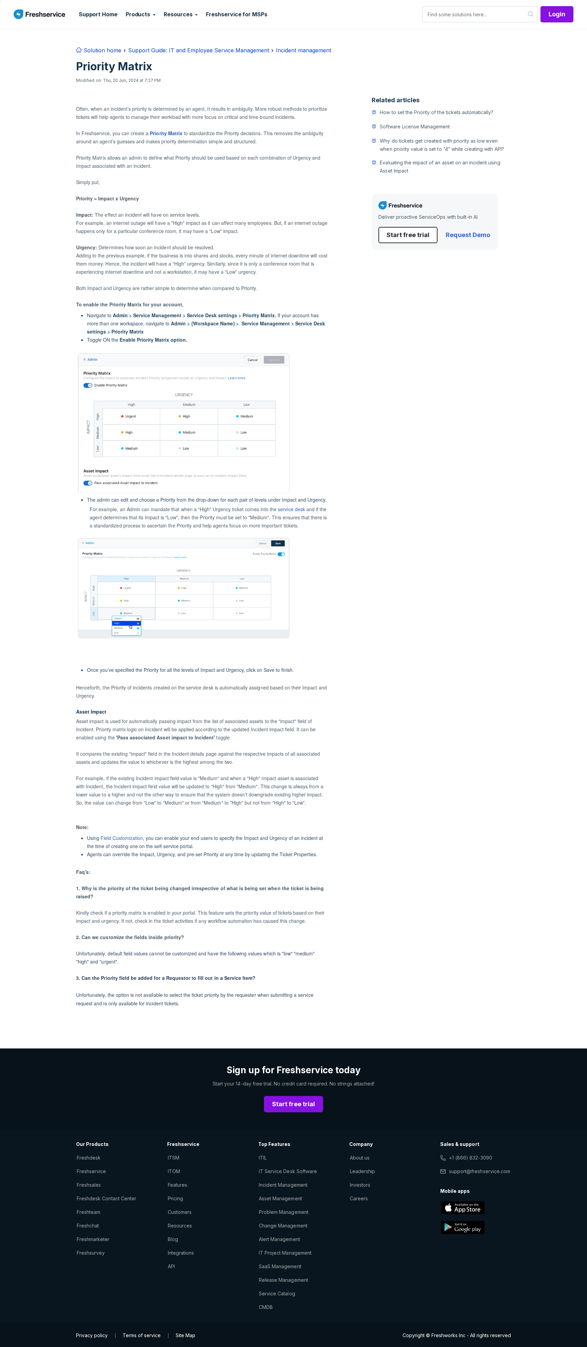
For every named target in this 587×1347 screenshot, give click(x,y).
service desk (291, 509)
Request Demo (468, 234)
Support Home (98, 14)
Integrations (181, 1253)
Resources (180, 1225)
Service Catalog (277, 1293)
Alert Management (279, 1239)
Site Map (185, 1335)
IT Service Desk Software (288, 1171)
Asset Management (280, 1198)
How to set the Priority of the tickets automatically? (436, 112)
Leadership (362, 1171)
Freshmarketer (93, 1239)
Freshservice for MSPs (236, 14)
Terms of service (142, 1335)
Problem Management (283, 1212)
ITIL (263, 1158)
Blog (173, 1239)
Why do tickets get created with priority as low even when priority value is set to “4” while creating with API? (442, 145)
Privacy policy (92, 1335)
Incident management (303, 50)
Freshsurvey (91, 1253)
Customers (180, 1212)
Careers (359, 1198)
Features (177, 1185)
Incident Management (283, 1185)
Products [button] (139, 14)
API (171, 1266)
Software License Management (415, 126)
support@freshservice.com (479, 1171)
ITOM (174, 1171)
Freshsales (89, 1185)
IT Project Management (285, 1253)
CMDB (266, 1307)
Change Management (283, 1225)
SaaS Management (280, 1266)
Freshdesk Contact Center (106, 1198)
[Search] (531, 14)
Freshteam (88, 1212)
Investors (360, 1185)
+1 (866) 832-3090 (470, 1158)
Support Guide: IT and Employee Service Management (198, 50)
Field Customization (122, 837)
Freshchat (88, 1225)
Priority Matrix (166, 133)
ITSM (173, 1158)
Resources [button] (179, 14)
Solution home (101, 50)
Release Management (283, 1280)
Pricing (175, 1198)
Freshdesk (89, 1158)
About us (360, 1158)
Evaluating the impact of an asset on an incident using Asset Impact (440, 167)
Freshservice (91, 1171)
